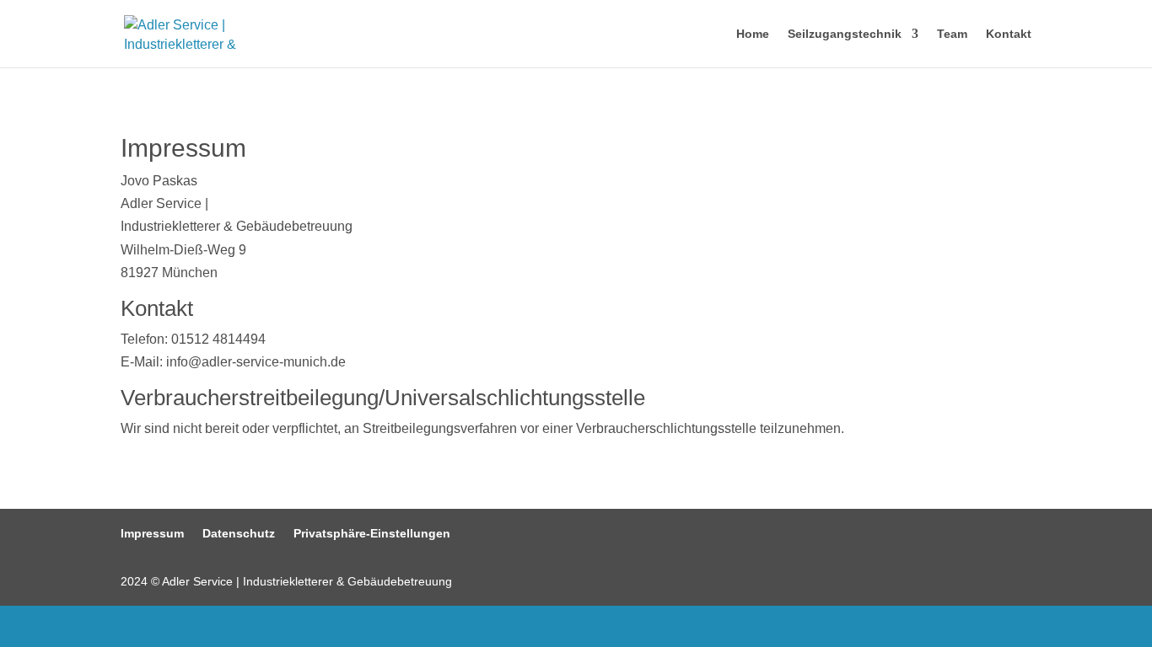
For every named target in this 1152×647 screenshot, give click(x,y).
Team (952, 34)
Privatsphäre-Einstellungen (371, 533)
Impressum (152, 533)
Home (752, 34)
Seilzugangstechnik (845, 34)
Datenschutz (238, 533)
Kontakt (1008, 34)
